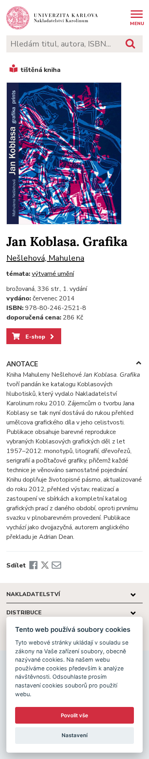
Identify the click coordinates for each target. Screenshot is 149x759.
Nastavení (74, 735)
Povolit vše (74, 715)
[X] (45, 565)
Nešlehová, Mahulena (45, 258)
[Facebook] (33, 565)
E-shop (34, 337)
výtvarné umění (53, 273)
